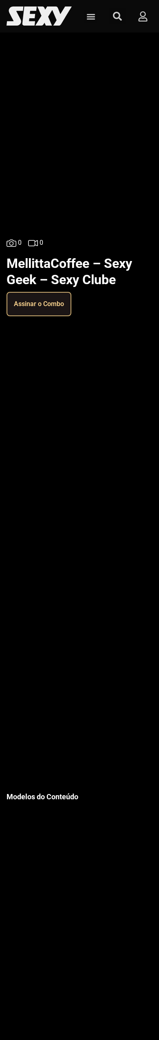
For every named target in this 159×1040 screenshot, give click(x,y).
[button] (90, 16)
